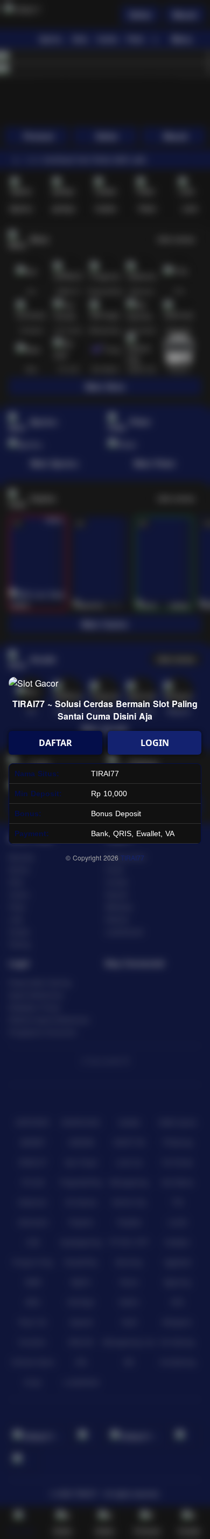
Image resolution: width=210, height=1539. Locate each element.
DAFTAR (55, 743)
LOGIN (155, 743)
